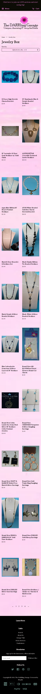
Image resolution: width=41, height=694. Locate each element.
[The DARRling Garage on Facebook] (18, 670)
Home (3, 37)
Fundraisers (20, 643)
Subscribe (32, 658)
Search (20, 632)
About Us (20, 635)
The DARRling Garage (22, 677)
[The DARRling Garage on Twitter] (12, 670)
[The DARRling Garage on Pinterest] (23, 670)
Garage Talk (21, 638)
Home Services (20, 640)
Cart (37, 9)
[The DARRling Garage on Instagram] (28, 670)
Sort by (4, 47)
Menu (6, 9)
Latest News (20, 621)
